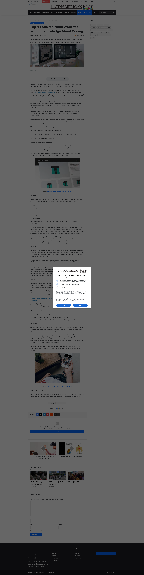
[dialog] (72, 287)
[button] (72, 287)
